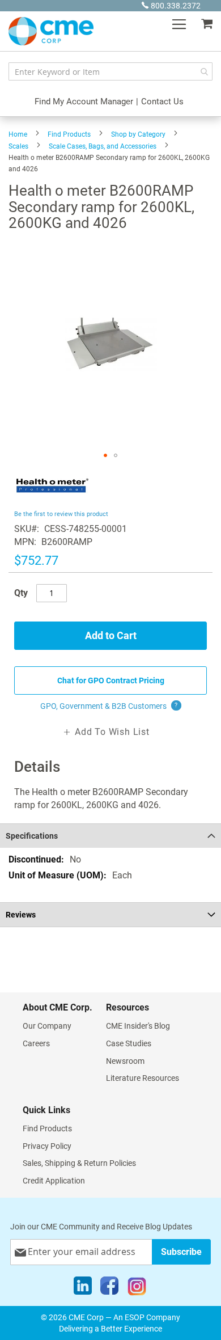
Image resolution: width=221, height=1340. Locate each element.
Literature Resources (142, 1078)
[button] (105, 455)
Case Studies (128, 1043)
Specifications (32, 835)
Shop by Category (138, 134)
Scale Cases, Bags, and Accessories (102, 146)
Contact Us (162, 101)
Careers (36, 1043)
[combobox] (110, 71)
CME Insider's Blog (138, 1025)
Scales (18, 146)
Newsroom (125, 1061)
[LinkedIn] (83, 1288)
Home (17, 134)
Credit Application (54, 1180)
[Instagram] (137, 1288)
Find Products (69, 134)
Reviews (21, 914)
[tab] (110, 835)
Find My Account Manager (84, 101)
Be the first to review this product (61, 514)
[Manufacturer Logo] (52, 500)
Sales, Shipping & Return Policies (79, 1163)
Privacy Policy (47, 1146)
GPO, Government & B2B (109, 706)
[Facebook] (109, 1288)
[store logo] (51, 31)
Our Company (47, 1025)
